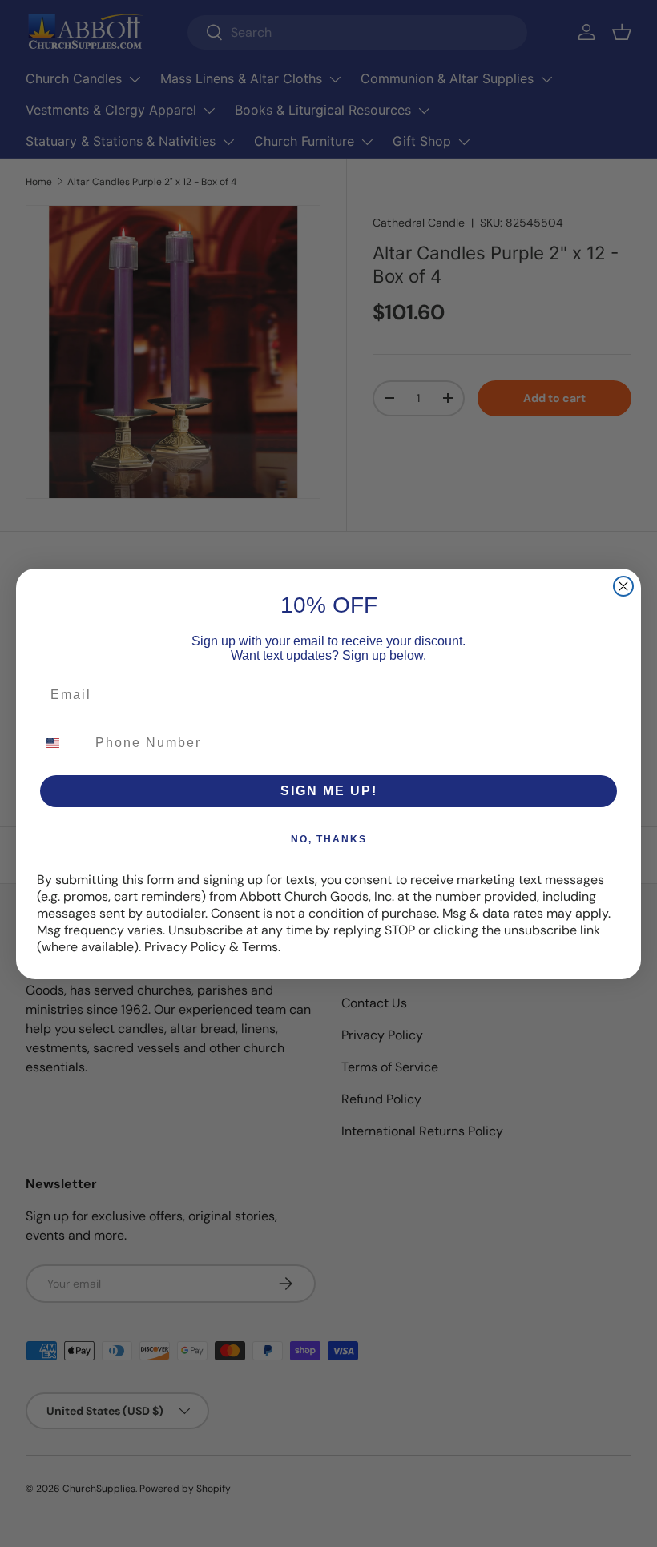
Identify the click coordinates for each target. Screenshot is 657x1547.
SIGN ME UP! (328, 791)
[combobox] (62, 743)
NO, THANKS (329, 839)
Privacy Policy (185, 946)
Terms (260, 946)
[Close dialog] (623, 586)
